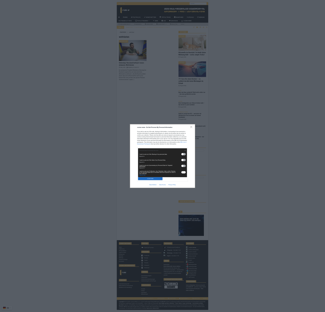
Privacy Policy (172, 184)
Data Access (162, 184)
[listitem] (162, 150)
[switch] (183, 154)
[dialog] (162, 156)
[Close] (191, 127)
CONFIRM (150, 178)
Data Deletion (153, 184)
